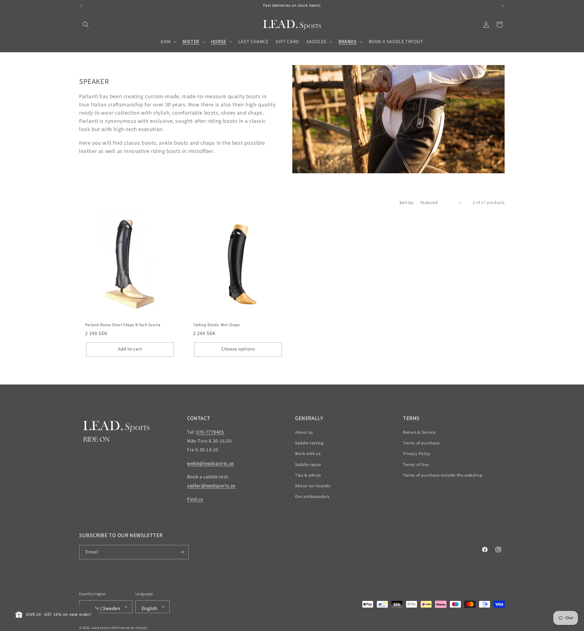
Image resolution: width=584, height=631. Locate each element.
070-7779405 (210, 432)
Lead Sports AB (104, 628)
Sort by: (406, 203)
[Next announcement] (502, 6)
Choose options (238, 349)
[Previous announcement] (81, 6)
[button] (85, 24)
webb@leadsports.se (210, 463)
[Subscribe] (181, 552)
